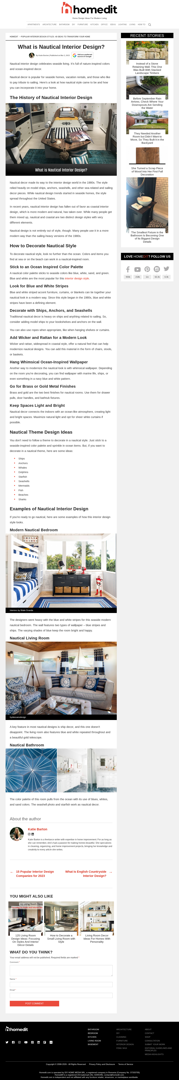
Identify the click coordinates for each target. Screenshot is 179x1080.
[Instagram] (29, 835)
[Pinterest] (32, 1042)
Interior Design (125, 1044)
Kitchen (94, 24)
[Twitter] (7, 1042)
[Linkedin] (32, 835)
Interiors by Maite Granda (21, 610)
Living (132, 24)
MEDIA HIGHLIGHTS (154, 1054)
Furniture (83, 24)
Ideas (113, 24)
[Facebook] (13, 1042)
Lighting (122, 24)
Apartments (34, 24)
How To (141, 24)
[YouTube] (26, 1042)
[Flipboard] (44, 1042)
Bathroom (64, 24)
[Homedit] (89, 8)
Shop (147, 1037)
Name (13, 979)
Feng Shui (121, 1048)
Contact (149, 1033)
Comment (15, 962)
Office (104, 24)
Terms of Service (125, 1064)
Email (13, 990)
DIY (73, 24)
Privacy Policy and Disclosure (102, 1064)
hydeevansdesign (18, 717)
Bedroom (93, 1033)
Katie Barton (44, 55)
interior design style (77, 278)
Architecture (50, 24)
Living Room (94, 1041)
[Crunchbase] (51, 1042)
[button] (61, 139)
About (148, 1029)
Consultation (152, 1041)
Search (150, 25)
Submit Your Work (155, 1044)
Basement (93, 1044)
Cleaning (121, 1037)
